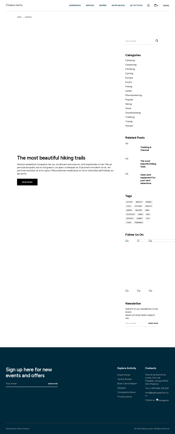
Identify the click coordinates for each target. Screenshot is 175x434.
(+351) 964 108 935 (159, 388)
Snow (128, 108)
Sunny (139, 218)
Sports (129, 218)
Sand (140, 214)
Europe (129, 77)
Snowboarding (133, 112)
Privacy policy (124, 396)
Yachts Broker (124, 379)
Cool (128, 206)
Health (149, 206)
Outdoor (130, 214)
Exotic (128, 82)
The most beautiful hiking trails (51, 158)
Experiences (123, 374)
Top (148, 218)
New (147, 210)
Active (129, 202)
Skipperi (121, 387)
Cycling (129, 73)
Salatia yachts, (147, 429)
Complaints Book (126, 392)
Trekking (129, 117)
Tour (128, 222)
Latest (128, 90)
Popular (129, 99)
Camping (130, 60)
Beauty (139, 202)
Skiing (128, 104)
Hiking (128, 86)
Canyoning (130, 64)
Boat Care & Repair (127, 383)
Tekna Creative (23, 429)
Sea (148, 214)
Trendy (129, 121)
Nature (139, 210)
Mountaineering (133, 95)
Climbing (130, 69)
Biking (148, 202)
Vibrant (129, 125)
